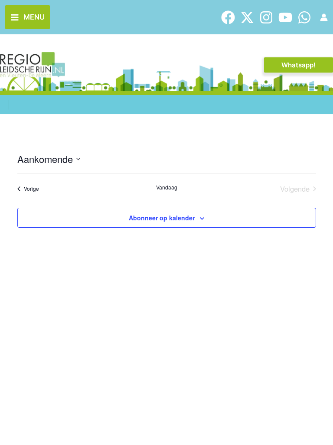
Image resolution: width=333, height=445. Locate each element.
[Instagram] (266, 17)
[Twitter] (247, 17)
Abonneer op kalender (162, 217)
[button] (298, 65)
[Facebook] (228, 17)
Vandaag (166, 187)
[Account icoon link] (324, 17)
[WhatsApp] (304, 17)
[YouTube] (285, 17)
